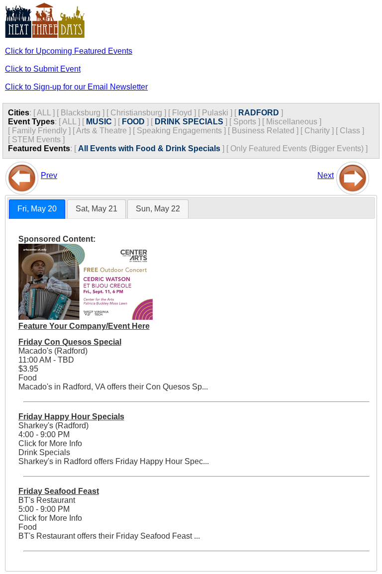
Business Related (263, 130)
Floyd (182, 112)
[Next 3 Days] (353, 175)
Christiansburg (136, 112)
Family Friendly (39, 130)
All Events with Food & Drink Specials (149, 148)
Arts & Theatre (101, 130)
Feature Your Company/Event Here (84, 326)
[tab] (37, 209)
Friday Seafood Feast (58, 491)
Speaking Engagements (179, 130)
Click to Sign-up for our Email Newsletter (76, 87)
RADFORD (258, 112)
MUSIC (99, 121)
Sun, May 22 (158, 208)
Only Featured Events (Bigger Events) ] (299, 148)
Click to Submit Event (43, 69)
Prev (49, 175)
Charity (317, 130)
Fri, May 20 (37, 208)
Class (350, 130)
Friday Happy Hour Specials (71, 416)
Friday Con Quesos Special (69, 342)
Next (325, 175)
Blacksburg (80, 112)
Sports (244, 121)
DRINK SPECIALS (189, 121)
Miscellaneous (291, 121)
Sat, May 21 (96, 208)
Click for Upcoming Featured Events (68, 51)
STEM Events (36, 139)
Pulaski (215, 112)
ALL (44, 112)
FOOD (133, 121)
